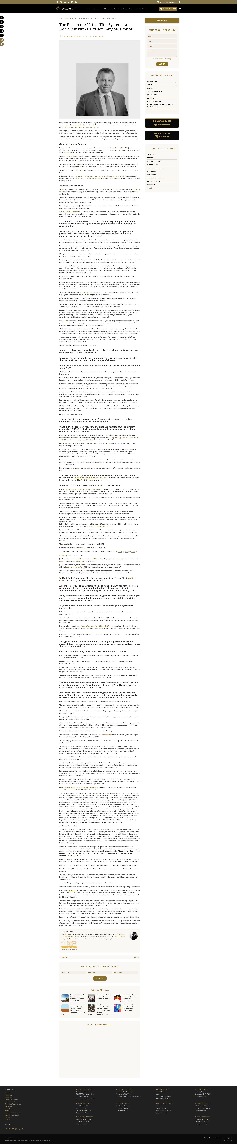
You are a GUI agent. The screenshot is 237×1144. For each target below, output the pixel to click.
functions (121, 559)
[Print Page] (2, 44)
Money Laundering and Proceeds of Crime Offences (160, 106)
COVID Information (154, 101)
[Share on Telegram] (2, 35)
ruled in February (72, 156)
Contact (144, 9)
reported (78, 125)
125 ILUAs (80, 170)
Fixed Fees (150, 158)
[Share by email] (2, 40)
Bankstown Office (204, 1104)
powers (61, 561)
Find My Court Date (154, 181)
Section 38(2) (63, 321)
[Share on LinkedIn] (2, 26)
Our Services (98, 9)
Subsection (65, 555)
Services (150, 88)
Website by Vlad (227, 1140)
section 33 (85, 292)
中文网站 (150, 188)
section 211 (72, 890)
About (90, 9)
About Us (150, 154)
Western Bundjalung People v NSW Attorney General (79, 787)
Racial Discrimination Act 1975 (91, 478)
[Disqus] (99, 1052)
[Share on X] (2, 22)
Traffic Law (118, 9)
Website (68, 949)
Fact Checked (99, 36)
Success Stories (128, 9)
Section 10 (151, 185)
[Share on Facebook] (2, 17)
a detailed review (106, 735)
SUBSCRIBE (100, 978)
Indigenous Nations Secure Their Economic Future (103, 997)
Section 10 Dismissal (154, 91)
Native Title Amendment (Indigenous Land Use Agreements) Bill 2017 (102, 176)
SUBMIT (162, 64)
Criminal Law (108, 9)
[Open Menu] (180, 8)
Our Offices (151, 171)
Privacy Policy (8, 1138)
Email (63, 949)
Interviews (151, 98)
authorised (80, 561)
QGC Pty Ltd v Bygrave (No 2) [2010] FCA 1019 (124, 438)
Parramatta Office (125, 1090)
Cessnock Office (203, 1117)
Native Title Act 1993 (117, 148)
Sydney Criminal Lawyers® (68, 212)
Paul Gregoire (68, 36)
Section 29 (62, 266)
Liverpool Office (163, 1090)
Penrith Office (123, 1104)
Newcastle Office (85, 1104)
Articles (137, 9)
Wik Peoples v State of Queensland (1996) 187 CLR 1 (84, 489)
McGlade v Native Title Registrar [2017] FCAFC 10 (79, 440)
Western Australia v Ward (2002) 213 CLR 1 (95, 626)
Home (60, 18)
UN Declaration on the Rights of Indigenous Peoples (80, 127)
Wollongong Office (165, 1104)
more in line (68, 152)
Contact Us (151, 175)
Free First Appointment (155, 168)
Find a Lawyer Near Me (155, 178)
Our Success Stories (154, 161)
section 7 (81, 548)
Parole (149, 110)
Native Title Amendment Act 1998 (100, 526)
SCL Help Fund (152, 95)
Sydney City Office (85, 1090)
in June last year (94, 178)
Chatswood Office (204, 1090)
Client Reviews (152, 164)
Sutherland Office (85, 1117)
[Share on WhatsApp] (2, 31)
